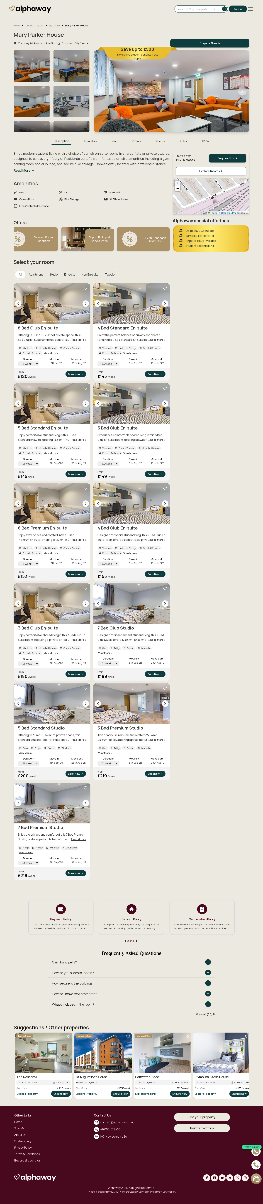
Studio (53, 274)
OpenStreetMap (229, 212)
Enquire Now (61, 1093)
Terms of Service (162, 1191)
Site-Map (20, 1128)
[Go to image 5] (56, 321)
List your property (202, 1117)
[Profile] (256, 1178)
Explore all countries (27, 1160)
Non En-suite (90, 274)
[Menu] (250, 9)
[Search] (224, 8)
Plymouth (54, 25)
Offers (136, 141)
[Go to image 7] (61, 321)
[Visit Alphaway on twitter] (237, 1177)
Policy (183, 141)
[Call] (256, 1165)
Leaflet (213, 212)
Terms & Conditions (27, 1154)
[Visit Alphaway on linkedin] (214, 1177)
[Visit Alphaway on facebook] (206, 1177)
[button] (212, 199)
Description (61, 141)
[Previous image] (18, 303)
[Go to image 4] (53, 321)
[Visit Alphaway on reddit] (229, 1177)
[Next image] (85, 303)
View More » (51, 353)
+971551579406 (110, 1129)
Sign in (238, 9)
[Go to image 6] (58, 321)
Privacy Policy (23, 1148)
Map (115, 141)
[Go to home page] (30, 10)
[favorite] (85, 288)
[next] (242, 91)
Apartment (36, 274)
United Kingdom (34, 25)
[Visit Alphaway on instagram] (245, 1177)
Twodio (110, 274)
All (20, 274)
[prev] (101, 91)
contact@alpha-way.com (116, 1122)
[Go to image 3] (51, 321)
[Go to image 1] (44, 321)
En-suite (69, 274)
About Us (20, 1135)
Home (17, 25)
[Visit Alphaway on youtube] (222, 1177)
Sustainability (22, 1141)
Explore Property (27, 1093)
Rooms (160, 141)
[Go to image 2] (48, 321)
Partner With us (202, 1128)
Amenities (90, 141)
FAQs (205, 141)
